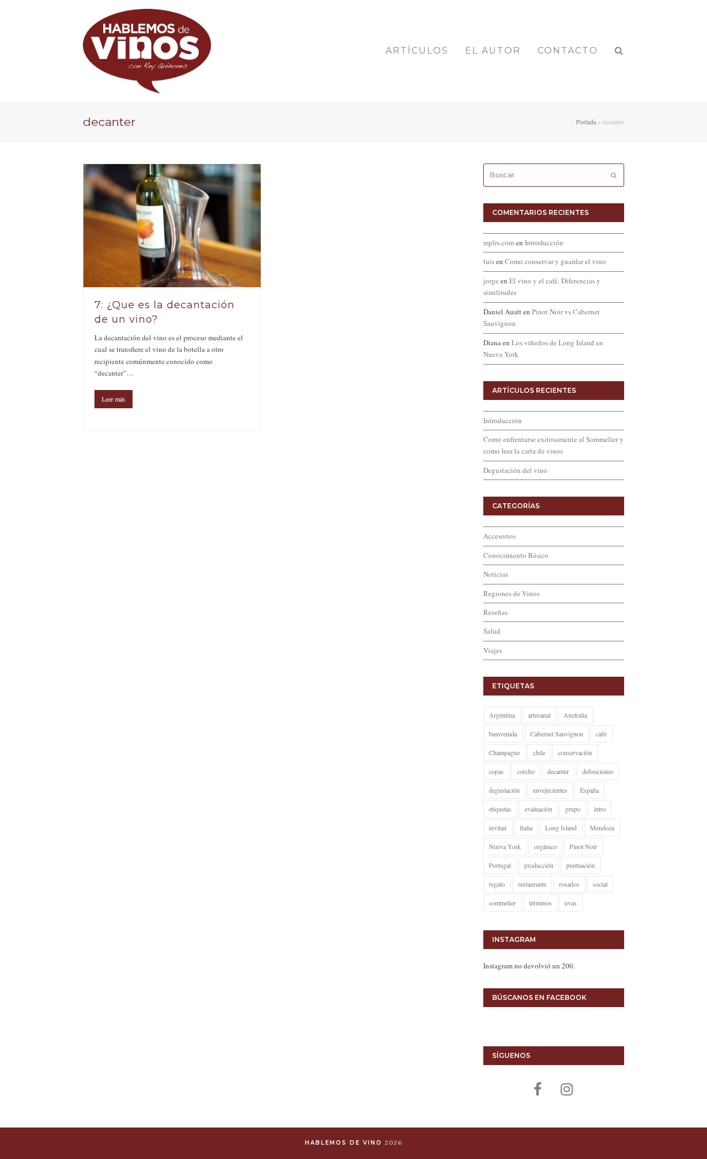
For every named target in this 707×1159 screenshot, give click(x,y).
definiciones (598, 771)
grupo (573, 808)
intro (600, 808)
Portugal (500, 865)
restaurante (532, 883)
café (601, 733)
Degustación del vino (515, 470)
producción (538, 865)
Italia (526, 827)
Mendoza (602, 827)
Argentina (502, 714)
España (589, 790)
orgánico (545, 846)
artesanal (539, 714)
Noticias (495, 574)
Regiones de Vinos (511, 593)
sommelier (502, 902)
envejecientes (550, 790)
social (600, 883)
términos (540, 902)
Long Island (561, 827)
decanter (558, 771)
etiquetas (500, 808)
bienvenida (503, 733)
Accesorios (499, 536)
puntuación (580, 865)
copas (496, 771)
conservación (575, 752)
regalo (497, 883)
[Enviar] (613, 175)
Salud (491, 631)
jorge (491, 281)
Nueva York (505, 846)
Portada (586, 122)
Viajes (492, 650)
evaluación (538, 808)
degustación (504, 790)
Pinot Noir (583, 846)
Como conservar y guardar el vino (555, 261)
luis (488, 261)
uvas (570, 902)
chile (539, 752)
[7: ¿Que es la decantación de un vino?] (172, 225)
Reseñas (495, 612)
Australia (575, 714)
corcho (526, 771)
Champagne (504, 752)
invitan (497, 827)
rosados (569, 883)
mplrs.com (498, 242)
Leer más (113, 398)
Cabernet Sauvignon (556, 733)
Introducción (544, 242)
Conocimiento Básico (515, 555)
